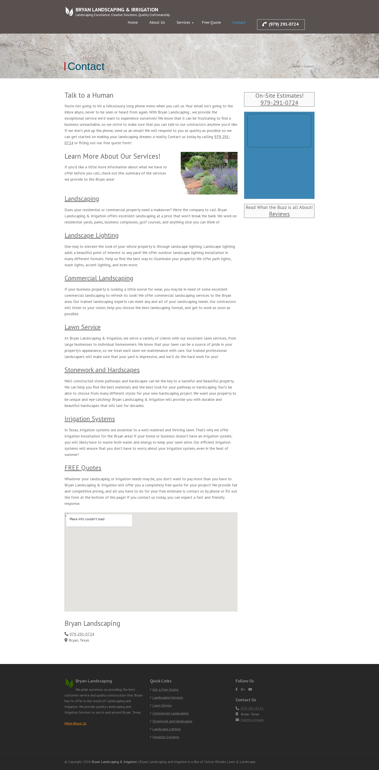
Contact (238, 22)
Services (183, 22)
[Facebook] (237, 689)
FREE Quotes (82, 467)
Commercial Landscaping (98, 277)
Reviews (279, 214)
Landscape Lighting (91, 235)
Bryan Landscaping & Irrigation (117, 9)
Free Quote (211, 22)
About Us (157, 22)
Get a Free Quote (165, 689)
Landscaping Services (167, 697)
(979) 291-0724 (284, 24)
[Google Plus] (243, 689)
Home (133, 22)
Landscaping (81, 198)
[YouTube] (250, 689)
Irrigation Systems (89, 418)
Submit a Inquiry (252, 720)
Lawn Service (82, 326)
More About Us (75, 723)
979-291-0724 (82, 634)
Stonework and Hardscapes (102, 369)
